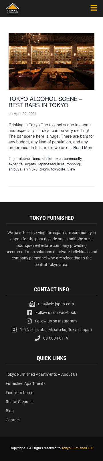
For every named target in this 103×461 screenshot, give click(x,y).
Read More (83, 147)
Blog (10, 411)
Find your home (19, 392)
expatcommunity (68, 158)
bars (36, 158)
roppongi (74, 163)
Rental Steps (17, 401)
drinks (47, 158)
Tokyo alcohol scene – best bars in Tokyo (45, 101)
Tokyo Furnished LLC (78, 448)
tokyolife (58, 169)
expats (30, 163)
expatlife (16, 163)
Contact (13, 420)
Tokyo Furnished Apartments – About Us (42, 374)
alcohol (25, 158)
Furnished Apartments (25, 383)
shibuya (15, 169)
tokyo (44, 169)
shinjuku (30, 169)
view (71, 169)
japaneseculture (51, 163)
